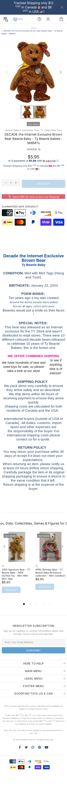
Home (33, 28)
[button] (33, 161)
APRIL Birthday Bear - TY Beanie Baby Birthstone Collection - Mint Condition (50, 572)
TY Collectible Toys (51, 130)
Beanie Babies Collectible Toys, (22, 130)
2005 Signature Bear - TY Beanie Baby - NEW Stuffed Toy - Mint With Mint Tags (16, 574)
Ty (3, 566)
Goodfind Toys (17, 19)
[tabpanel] (17, 567)
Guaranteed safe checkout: (20, 206)
